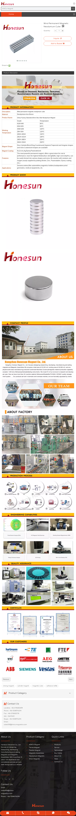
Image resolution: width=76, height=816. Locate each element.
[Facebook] (2, 779)
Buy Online (58, 753)
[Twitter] (9, 779)
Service (56, 747)
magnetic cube (37, 686)
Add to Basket (56, 44)
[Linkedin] (6, 779)
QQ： (6, 716)
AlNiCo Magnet (34, 744)
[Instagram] (13, 779)
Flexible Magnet (34, 750)
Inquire (56, 38)
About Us (57, 756)
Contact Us (58, 761)
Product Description (10, 73)
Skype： (7, 719)
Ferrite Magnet (34, 747)
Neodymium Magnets (36, 756)
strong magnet (8, 686)
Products (57, 744)
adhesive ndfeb (52, 686)
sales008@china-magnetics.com (15, 724)
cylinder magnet (23, 686)
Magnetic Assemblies (36, 753)
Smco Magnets (34, 759)
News (56, 759)
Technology (58, 750)
